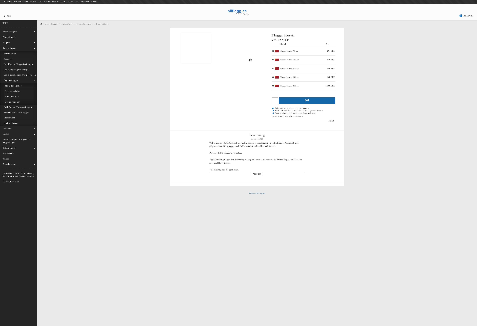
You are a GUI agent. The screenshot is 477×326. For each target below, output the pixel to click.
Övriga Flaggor (11, 123)
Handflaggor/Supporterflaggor (18, 64)
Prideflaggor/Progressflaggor (18, 107)
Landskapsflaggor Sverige (16, 70)
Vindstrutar (9, 118)
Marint (5, 134)
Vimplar (6, 43)
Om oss (5, 159)
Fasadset (8, 59)
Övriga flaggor (9, 48)
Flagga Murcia (102, 24)
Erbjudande (8, 154)
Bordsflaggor (10, 54)
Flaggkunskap (9, 164)
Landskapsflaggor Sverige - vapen (20, 75)
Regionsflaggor (11, 81)
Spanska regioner (13, 86)
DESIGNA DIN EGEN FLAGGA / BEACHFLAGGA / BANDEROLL (18, 175)
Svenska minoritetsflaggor (16, 113)
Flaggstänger (9, 37)
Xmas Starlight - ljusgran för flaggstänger (16, 141)
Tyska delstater (12, 91)
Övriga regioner (12, 102)
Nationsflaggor (9, 32)
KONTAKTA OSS (10, 182)
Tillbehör (6, 129)
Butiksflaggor (9, 148)
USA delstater (12, 97)
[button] (251, 60)
